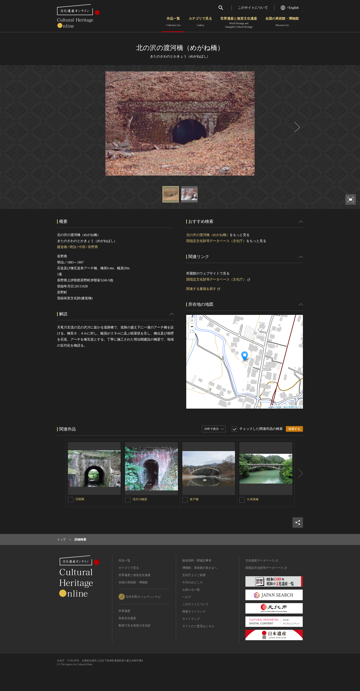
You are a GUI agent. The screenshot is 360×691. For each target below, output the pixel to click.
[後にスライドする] (296, 127)
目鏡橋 (79, 499)
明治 (73, 247)
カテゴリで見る (200, 22)
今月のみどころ (192, 582)
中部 (82, 247)
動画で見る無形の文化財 (135, 625)
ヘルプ (186, 597)
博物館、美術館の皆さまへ (199, 567)
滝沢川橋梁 (139, 499)
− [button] (192, 326)
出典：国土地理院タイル (289, 407)
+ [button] (192, 320)
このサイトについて (253, 7)
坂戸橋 (194, 499)
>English (293, 7)
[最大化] (192, 336)
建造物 (62, 247)
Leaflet (271, 407)
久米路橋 (253, 499)
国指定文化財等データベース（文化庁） (216, 241)
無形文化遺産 (127, 618)
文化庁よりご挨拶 (194, 575)
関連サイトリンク (194, 611)
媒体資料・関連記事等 (196, 560)
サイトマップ (191, 618)
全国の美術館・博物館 (282, 22)
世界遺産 (124, 610)
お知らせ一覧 (191, 589)
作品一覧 (173, 22)
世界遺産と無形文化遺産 (238, 22)
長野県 (93, 247)
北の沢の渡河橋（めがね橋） (208, 235)
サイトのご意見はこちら (198, 626)
